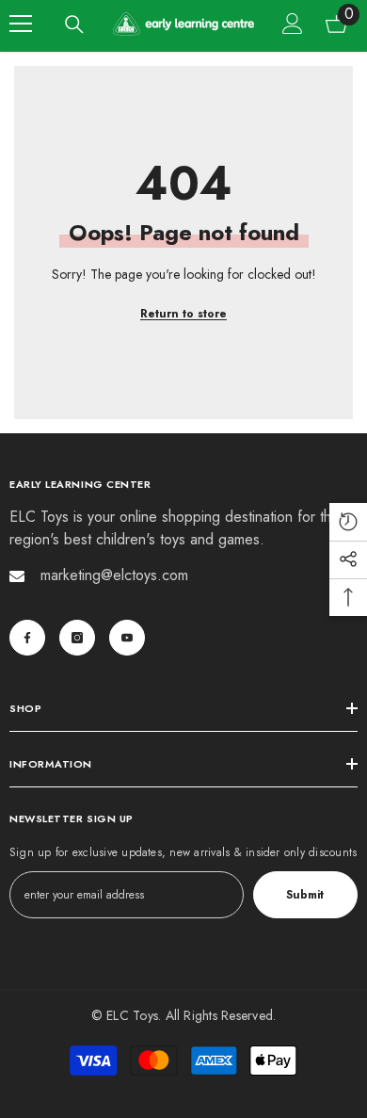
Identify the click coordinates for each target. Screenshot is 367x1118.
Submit (305, 894)
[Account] (292, 23)
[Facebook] (27, 638)
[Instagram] (77, 638)
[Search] (74, 24)
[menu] (20, 23)
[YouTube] (127, 638)
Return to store (183, 313)
